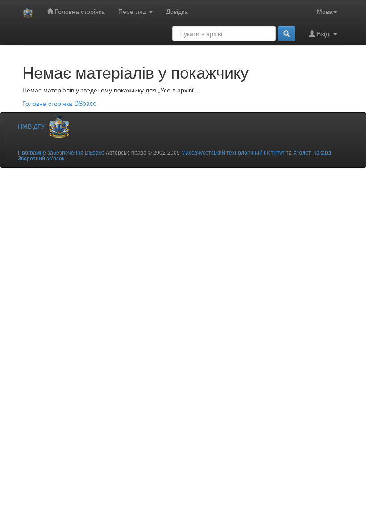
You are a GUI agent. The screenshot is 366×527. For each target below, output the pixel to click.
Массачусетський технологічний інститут (233, 152)
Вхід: (324, 33)
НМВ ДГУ (32, 125)
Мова (325, 11)
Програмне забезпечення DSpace (61, 152)
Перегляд (133, 11)
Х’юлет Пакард (312, 152)
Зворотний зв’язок (41, 158)
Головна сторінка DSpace (59, 103)
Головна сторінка (79, 11)
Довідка (177, 11)
